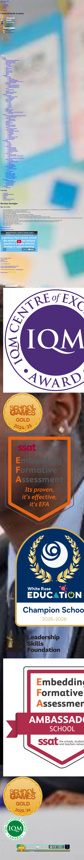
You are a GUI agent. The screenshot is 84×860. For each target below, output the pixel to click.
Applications (8, 146)
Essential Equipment (12, 128)
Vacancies (5, 179)
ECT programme (11, 181)
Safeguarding (8, 95)
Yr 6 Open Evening (10, 139)
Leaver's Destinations (10, 175)
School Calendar (11, 126)
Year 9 (9, 105)
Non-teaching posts (10, 184)
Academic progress (12, 154)
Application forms (9, 185)
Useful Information (10, 129)
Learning (5, 75)
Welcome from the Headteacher (12, 60)
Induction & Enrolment (13, 151)
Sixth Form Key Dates (10, 173)
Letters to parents (11, 120)
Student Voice (11, 164)
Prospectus (8, 123)
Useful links (10, 171)
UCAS (7, 169)
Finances (10, 66)
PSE (9, 156)
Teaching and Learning (13, 80)
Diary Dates (5, 4)
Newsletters (10, 167)
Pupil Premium (9, 72)
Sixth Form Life (9, 159)
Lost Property (11, 133)
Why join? (10, 152)
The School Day (11, 138)
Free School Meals (12, 116)
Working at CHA (9, 180)
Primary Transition (9, 109)
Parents (4, 114)
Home (4, 57)
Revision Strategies (10, 93)
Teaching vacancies (10, 182)
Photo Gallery (9, 68)
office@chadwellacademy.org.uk (11, 266)
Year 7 (9, 102)
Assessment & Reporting (11, 82)
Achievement (8, 110)
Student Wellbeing (9, 99)
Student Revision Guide (5, 227)
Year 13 (10, 145)
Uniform (7, 127)
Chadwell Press (11, 119)
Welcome (8, 141)
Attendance (8, 121)
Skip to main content (5, 1)
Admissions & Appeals (10, 62)
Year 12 (10, 143)
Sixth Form (5, 140)
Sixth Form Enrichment (13, 161)
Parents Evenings (9, 122)
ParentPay (10, 134)
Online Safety (11, 97)
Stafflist (7, 74)
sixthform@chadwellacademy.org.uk (8, 267)
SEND (7, 73)
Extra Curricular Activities (13, 85)
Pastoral (4, 94)
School (4, 59)
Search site (3, 286)
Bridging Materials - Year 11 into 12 (15, 155)
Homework (10, 132)
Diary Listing (8, 63)
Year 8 (9, 103)
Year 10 (10, 106)
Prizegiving (10, 113)
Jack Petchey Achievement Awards (15, 112)
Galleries (5, 6)
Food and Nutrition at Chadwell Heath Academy (16, 115)
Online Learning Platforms (11, 92)
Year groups (8, 101)
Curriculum (8, 76)
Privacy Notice (9, 70)
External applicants (12, 148)
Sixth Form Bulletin (12, 168)
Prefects (7, 108)
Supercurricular (11, 165)
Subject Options (11, 178)
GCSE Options (11, 79)
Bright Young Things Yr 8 (13, 87)
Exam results (11, 89)
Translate (13, 29)
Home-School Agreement (13, 131)
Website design (4, 272)
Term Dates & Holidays (11, 125)
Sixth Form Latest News (11, 166)
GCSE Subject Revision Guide (7, 229)
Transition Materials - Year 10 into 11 (16, 81)
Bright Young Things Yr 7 (13, 86)
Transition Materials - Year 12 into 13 (16, 158)
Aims (9, 142)
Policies (4, 8)
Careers (10, 77)
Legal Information (19, 269)
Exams (7, 88)
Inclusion (8, 90)
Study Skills (8, 172)
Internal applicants (12, 147)
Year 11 (10, 107)
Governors (8, 64)
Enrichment (8, 83)
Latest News (5, 5)
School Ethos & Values (10, 61)
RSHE (9, 135)
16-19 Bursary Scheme (10, 174)
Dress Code (10, 160)
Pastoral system (9, 100)
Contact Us (5, 186)
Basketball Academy (12, 149)
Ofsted (7, 67)
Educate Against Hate (12, 96)
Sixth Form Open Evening (11, 177)
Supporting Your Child (13, 136)
